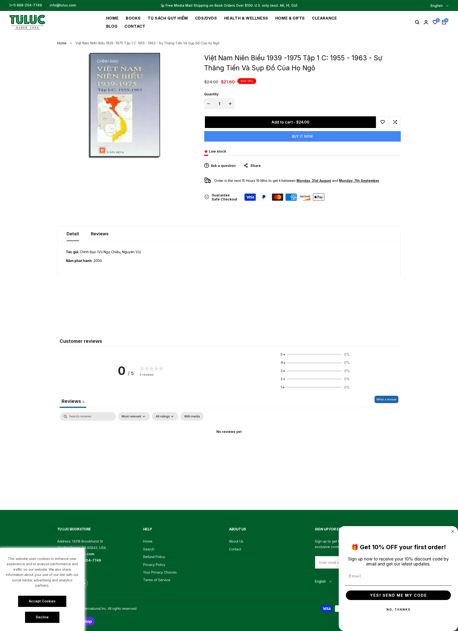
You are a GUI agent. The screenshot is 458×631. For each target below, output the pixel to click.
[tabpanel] (229, 448)
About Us (236, 541)
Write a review (386, 399)
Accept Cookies (42, 601)
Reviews (100, 233)
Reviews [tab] (73, 401)
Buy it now (302, 136)
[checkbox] (192, 416)
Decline (42, 617)
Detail (73, 233)
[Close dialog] (453, 531)
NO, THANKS (398, 609)
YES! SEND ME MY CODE (398, 595)
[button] (382, 122)
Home (62, 43)
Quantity (211, 94)
